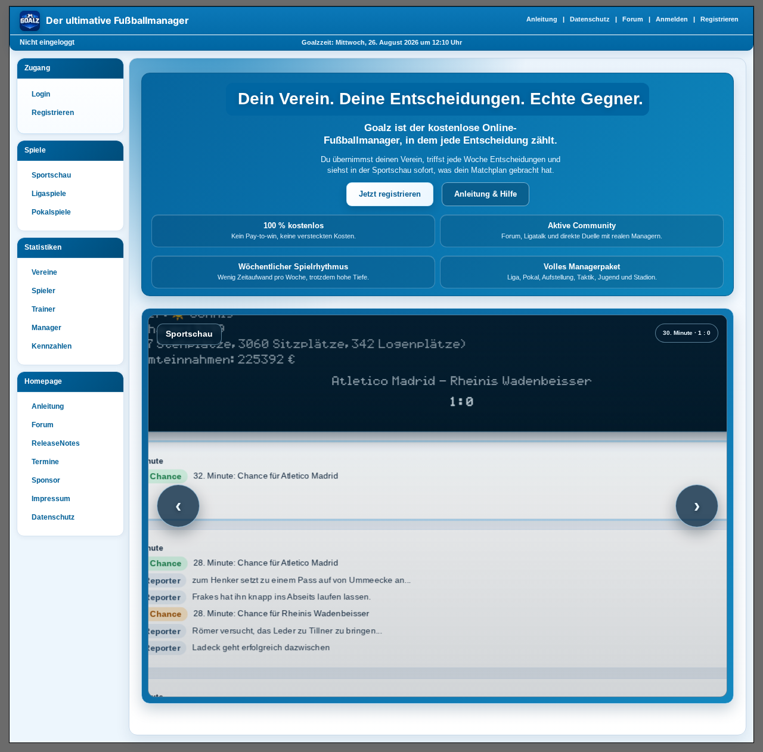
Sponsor (46, 480)
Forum (632, 19)
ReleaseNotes (56, 443)
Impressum (51, 499)
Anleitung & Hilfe (485, 193)
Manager (46, 328)
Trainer (43, 309)
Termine (45, 462)
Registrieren (719, 19)
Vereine (44, 272)
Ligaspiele (49, 193)
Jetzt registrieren (390, 193)
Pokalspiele (51, 212)
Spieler (43, 291)
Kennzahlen (52, 346)
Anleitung (541, 19)
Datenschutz (590, 19)
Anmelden (672, 19)
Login (41, 94)
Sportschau (51, 175)
